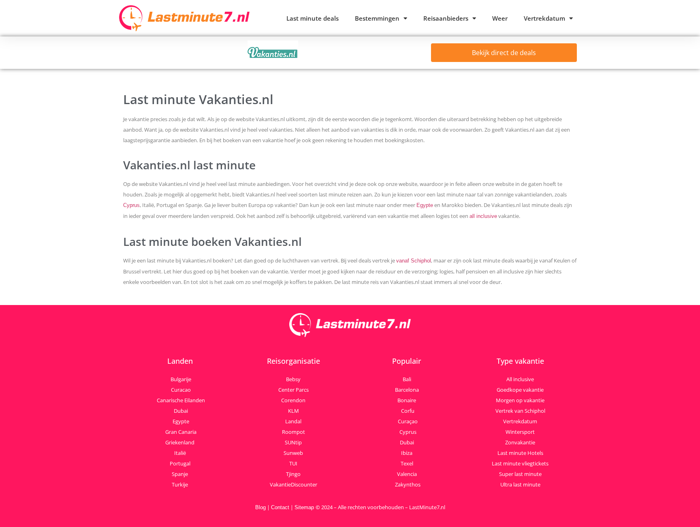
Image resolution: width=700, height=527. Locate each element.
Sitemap (305, 507)
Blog (260, 507)
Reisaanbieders (445, 18)
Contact (280, 507)
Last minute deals (312, 18)
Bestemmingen (377, 18)
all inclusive (483, 216)
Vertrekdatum (544, 18)
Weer (500, 18)
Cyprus (131, 205)
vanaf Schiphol (413, 261)
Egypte (424, 205)
